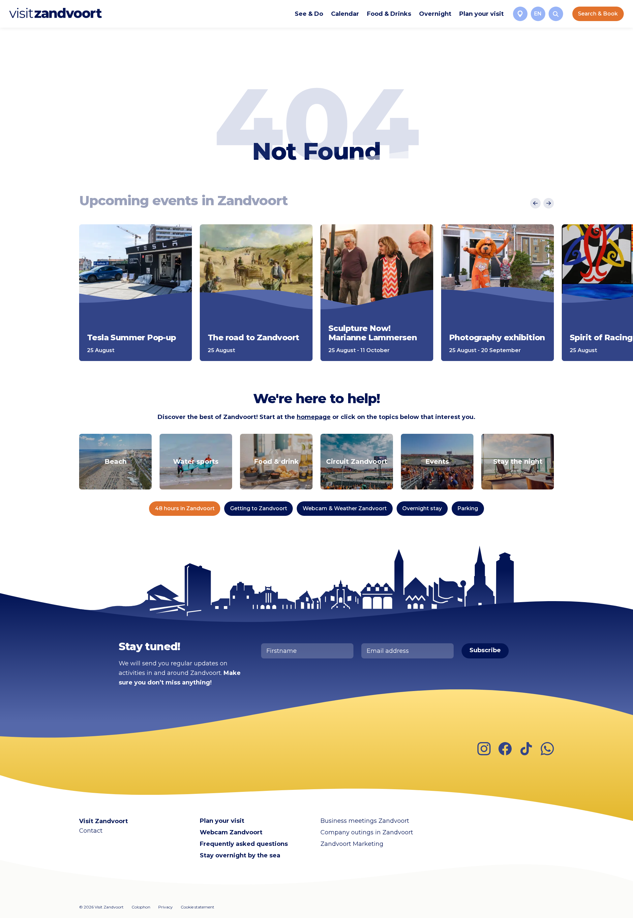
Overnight (435, 14)
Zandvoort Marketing (351, 844)
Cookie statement (197, 906)
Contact (91, 830)
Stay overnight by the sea (240, 855)
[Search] (556, 14)
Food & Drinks (389, 14)
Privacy (165, 906)
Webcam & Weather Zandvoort (345, 508)
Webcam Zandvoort (231, 832)
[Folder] (520, 14)
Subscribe (485, 650)
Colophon (141, 906)
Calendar (345, 14)
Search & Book (598, 14)
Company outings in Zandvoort (366, 832)
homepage (314, 417)
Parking (467, 508)
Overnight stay (422, 508)
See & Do (309, 14)
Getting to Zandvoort (258, 508)
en (538, 14)
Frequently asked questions (244, 844)
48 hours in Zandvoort (185, 508)
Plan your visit (481, 14)
